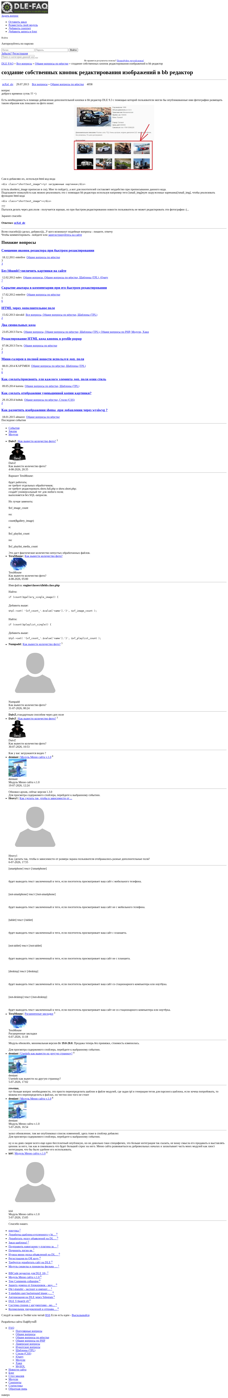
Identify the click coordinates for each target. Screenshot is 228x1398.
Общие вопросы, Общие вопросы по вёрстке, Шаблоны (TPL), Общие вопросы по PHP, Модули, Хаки (86, 331)
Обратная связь (18, 1388)
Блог (11, 1372)
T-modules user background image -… (31, 1293)
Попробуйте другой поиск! (130, 60)
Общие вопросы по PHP (30, 1340)
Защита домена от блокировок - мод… (33, 1285)
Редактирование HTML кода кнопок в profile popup (41, 338)
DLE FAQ (7, 63)
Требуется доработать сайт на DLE (31, 1262)
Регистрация (20, 53)
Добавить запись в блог (23, 31)
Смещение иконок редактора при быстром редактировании (47, 250)
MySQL (20, 1366)
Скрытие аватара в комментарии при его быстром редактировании (54, 287)
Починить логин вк (21, 1250)
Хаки (19, 1363)
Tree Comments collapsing (24, 1281)
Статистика (16, 1385)
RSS (47, 1315)
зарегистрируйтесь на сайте (65, 234)
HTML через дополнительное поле (28, 308)
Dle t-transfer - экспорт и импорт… (30, 1289)
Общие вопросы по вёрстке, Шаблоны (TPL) (58, 365)
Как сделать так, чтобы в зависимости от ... (46, 798)
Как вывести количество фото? (37, 441)
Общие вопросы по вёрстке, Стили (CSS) (49, 399)
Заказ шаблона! (19, 1242)
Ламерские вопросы (28, 1343)
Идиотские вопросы (28, 1347)
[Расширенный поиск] (36, 57)
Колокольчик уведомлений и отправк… (34, 1309)
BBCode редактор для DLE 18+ (28, 1273)
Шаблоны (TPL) (25, 1350)
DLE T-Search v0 (20, 1301)
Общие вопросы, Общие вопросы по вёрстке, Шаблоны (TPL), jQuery (65, 277)
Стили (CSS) (23, 1353)
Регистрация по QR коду (25, 1258)
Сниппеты (15, 1382)
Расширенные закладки (39, 1013)
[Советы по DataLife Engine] (24, 12)
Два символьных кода (18, 325)
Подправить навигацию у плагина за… (33, 1246)
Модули (13, 434)
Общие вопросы (25, 1334)
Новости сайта (17, 1369)
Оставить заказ (18, 21)
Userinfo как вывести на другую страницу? (46, 1053)
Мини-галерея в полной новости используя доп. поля (42, 359)
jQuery (20, 1356)
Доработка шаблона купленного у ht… (33, 1234)
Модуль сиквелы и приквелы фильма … (34, 1266)
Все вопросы (24, 63)
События (14, 427)
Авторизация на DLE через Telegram (32, 1297)
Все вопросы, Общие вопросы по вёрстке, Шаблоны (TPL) (61, 314)
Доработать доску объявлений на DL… (33, 1238)
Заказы (13, 431)
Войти (73, 50)
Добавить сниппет (20, 28)
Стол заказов (16, 1375)
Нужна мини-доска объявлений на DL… (34, 1254)
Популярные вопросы (29, 1331)
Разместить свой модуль (23, 25)
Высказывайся (80, 1315)
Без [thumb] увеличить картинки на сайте (33, 271)
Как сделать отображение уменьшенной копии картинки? (46, 393)
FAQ (11, 1327)
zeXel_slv (7, 84)
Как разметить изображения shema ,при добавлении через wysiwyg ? (54, 410)
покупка (15, 1230)
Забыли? (6, 53)
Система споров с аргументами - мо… (33, 1305)
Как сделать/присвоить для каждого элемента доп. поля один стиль (53, 379)
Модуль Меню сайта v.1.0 (35, 757)
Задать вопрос (10, 15)
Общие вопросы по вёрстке (51, 63)
